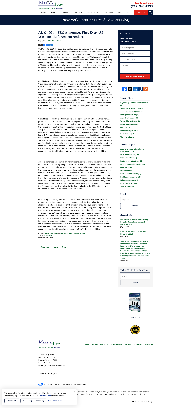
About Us (65, 12)
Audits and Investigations (132, 111)
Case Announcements (130, 174)
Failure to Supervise (129, 131)
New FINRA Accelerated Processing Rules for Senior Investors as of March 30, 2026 (134, 221)
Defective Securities (129, 183)
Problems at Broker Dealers (132, 164)
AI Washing (48, 235)
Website (54, 12)
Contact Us (141, 12)
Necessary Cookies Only (33, 401)
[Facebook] (124, 89)
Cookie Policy (67, 384)
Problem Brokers (128, 158)
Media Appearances (129, 124)
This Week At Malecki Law (132, 108)
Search (135, 206)
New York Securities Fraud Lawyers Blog (50, 5)
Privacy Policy (116, 344)
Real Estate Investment (130, 177)
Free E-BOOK (135, 317)
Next (65, 247)
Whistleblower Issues (130, 121)
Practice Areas (92, 12)
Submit (135, 282)
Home (43, 12)
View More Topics (127, 137)
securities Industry (129, 118)
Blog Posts (149, 344)
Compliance (126, 127)
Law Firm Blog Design (142, 402)
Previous (44, 247)
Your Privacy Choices (52, 384)
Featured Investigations (131, 161)
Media (129, 12)
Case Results (108, 12)
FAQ (119, 12)
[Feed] (145, 89)
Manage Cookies (80, 384)
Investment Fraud (51, 233)
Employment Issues (129, 115)
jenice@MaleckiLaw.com (54, 365)
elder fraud (126, 167)
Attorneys (78, 12)
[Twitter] (130, 89)
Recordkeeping (127, 134)
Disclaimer (104, 344)
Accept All (12, 401)
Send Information (135, 76)
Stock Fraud (126, 170)
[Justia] (140, 89)
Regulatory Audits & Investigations (73, 233)
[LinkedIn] (135, 89)
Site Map (127, 344)
